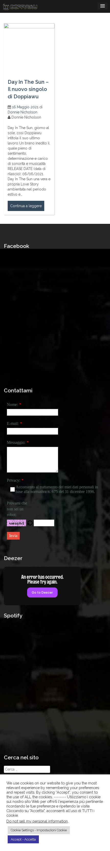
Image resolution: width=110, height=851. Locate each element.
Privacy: (13, 480)
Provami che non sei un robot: (17, 509)
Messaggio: (16, 442)
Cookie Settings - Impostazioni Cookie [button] (39, 830)
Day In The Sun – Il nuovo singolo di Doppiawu (28, 89)
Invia (13, 535)
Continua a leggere (26, 206)
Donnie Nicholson (22, 112)
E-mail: (13, 423)
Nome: (12, 404)
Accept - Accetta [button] (23, 839)
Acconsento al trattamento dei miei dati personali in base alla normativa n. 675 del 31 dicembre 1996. (57, 489)
